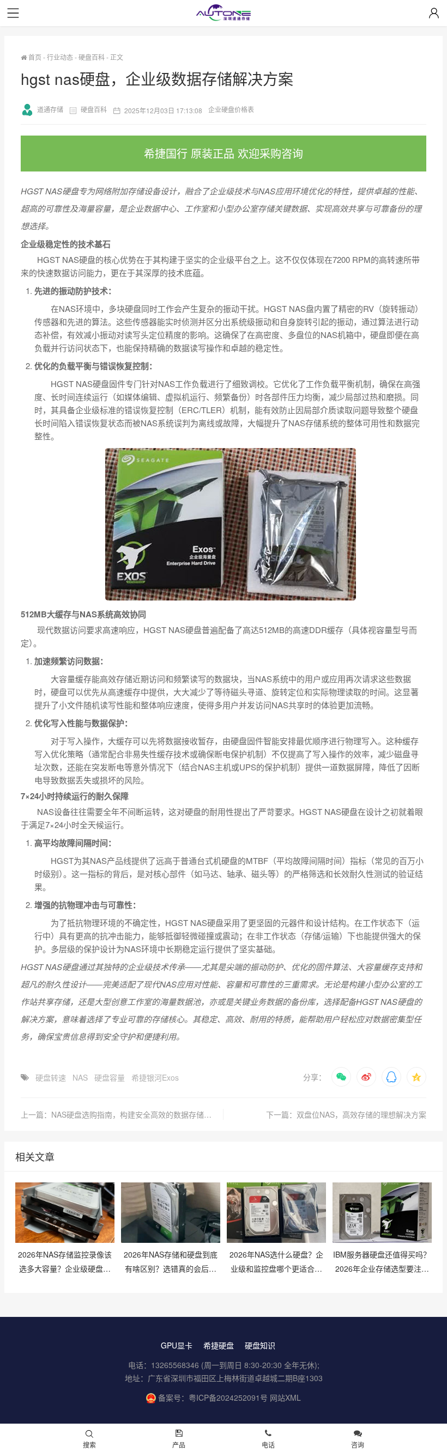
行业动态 (60, 57)
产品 (178, 1444)
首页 (34, 57)
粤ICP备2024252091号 (228, 1397)
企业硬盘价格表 (231, 109)
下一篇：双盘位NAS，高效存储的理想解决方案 (346, 1114)
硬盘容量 (109, 1077)
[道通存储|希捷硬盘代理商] (223, 13)
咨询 (357, 1444)
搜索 (89, 1444)
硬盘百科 (91, 57)
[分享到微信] (341, 1077)
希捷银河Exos (155, 1077)
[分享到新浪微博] (366, 1077)
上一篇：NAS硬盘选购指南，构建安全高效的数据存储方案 (120, 1114)
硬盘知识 (260, 1345)
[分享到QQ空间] (416, 1077)
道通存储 (50, 109)
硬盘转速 (50, 1077)
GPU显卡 (176, 1345)
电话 (268, 1444)
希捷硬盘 (218, 1345)
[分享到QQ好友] (391, 1077)
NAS (80, 1077)
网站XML (285, 1397)
